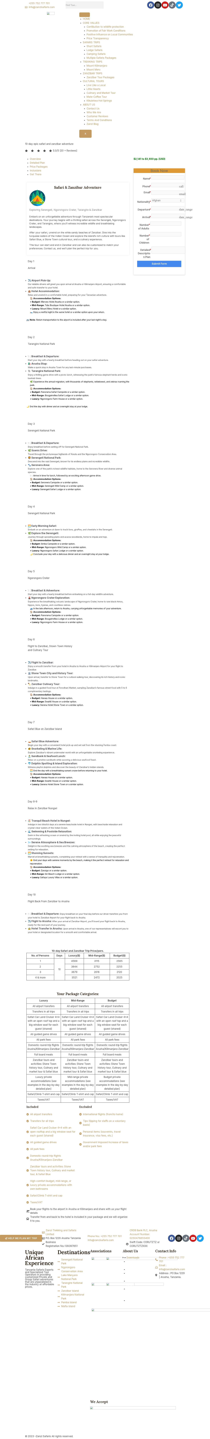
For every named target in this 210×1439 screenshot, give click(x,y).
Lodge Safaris (94, 50)
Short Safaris (94, 46)
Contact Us (93, 108)
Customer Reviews (97, 116)
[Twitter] (179, 5)
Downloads (133, 1257)
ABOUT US (89, 104)
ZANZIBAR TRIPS (92, 73)
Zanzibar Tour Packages (100, 77)
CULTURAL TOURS (93, 81)
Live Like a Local (96, 85)
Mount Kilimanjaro (97, 65)
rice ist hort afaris (139, 1269)
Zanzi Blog (93, 124)
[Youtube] (165, 5)
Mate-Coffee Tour (97, 96)
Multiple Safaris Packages (101, 57)
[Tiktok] (172, 5)
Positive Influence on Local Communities (110, 34)
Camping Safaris (96, 54)
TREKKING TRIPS (92, 61)
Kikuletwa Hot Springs (99, 100)
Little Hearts (93, 89)
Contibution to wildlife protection (105, 26)
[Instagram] (157, 5)
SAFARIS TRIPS (91, 42)
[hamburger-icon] (84, 14)
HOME (86, 18)
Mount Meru (93, 69)
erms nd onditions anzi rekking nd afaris (139, 1292)
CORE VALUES (91, 22)
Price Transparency (98, 38)
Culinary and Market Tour (101, 92)
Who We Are (94, 112)
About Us (130, 1251)
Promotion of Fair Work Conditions (106, 30)
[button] (137, 1258)
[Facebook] (150, 5)
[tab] (80, 159)
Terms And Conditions (99, 120)
